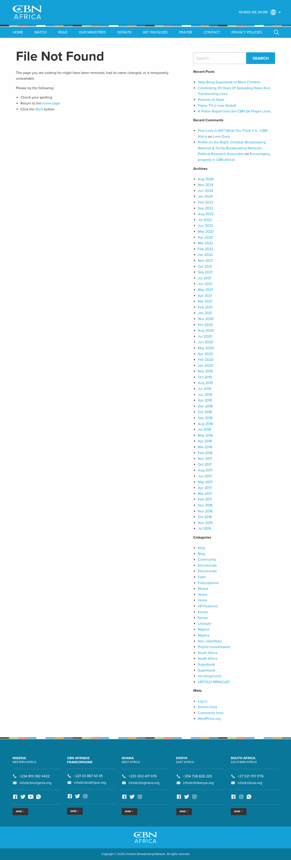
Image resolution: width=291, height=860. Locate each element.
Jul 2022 (205, 220)
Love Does (221, 136)
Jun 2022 (205, 225)
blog (201, 548)
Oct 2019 (205, 377)
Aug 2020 (206, 330)
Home (18, 32)
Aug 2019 (205, 383)
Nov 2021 (205, 260)
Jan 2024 (205, 196)
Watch (40, 32)
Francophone (208, 583)
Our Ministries (92, 32)
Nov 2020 (206, 319)
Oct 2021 (205, 266)
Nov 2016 (205, 511)
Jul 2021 (204, 278)
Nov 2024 (205, 185)
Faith (202, 577)
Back (39, 109)
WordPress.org (209, 718)
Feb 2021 (205, 307)
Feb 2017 (205, 499)
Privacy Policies (246, 32)
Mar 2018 (205, 447)
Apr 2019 (205, 400)
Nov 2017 (205, 458)
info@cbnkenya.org (198, 783)
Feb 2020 (205, 359)
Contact (212, 32)
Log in (203, 701)
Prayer (185, 32)
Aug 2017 (205, 470)
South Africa (207, 653)
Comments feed (210, 713)
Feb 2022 (205, 249)
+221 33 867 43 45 (88, 776)
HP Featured (208, 606)
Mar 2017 (205, 493)
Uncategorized (209, 676)
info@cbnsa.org (250, 783)
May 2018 (205, 435)
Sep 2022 (205, 208)
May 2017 (205, 482)
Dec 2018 (205, 406)
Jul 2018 (204, 429)
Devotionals (207, 565)
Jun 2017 (205, 476)
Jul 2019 (204, 389)
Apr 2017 (205, 488)
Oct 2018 (205, 412)
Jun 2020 (205, 342)
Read (63, 32)
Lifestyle (204, 623)
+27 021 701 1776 (250, 776)
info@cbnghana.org (143, 783)
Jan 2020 (205, 365)
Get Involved (155, 32)
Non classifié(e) (210, 641)
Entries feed (207, 707)
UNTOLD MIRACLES (214, 682)
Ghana (203, 588)
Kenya (203, 612)
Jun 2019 (205, 394)
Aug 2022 (206, 214)
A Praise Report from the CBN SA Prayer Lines (234, 111)
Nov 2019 (205, 371)
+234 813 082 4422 (34, 776)
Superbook (206, 664)
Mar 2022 (205, 243)
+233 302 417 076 (142, 776)
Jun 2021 (205, 284)
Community (207, 559)
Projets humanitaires (214, 647)
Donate (124, 32)
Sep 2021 (205, 272)
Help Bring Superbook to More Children (229, 82)
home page (51, 103)
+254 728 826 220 (197, 776)
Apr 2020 (205, 354)
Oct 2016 (205, 517)
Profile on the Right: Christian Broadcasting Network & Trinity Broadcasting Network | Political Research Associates (232, 148)
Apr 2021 (205, 295)
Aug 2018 (205, 424)
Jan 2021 (205, 313)
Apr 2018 (205, 441)
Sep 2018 (205, 418)
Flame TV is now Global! (217, 105)
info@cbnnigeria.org (35, 783)
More (19, 811)
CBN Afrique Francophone (80, 760)
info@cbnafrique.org (90, 782)
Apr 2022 (205, 237)
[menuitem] (258, 12)
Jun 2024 (205, 190)
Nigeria (203, 629)
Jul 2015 (204, 528)
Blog (201, 554)
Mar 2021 (205, 301)
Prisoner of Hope (211, 99)
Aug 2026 (206, 179)
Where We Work (253, 12)
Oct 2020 (205, 325)
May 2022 (206, 231)
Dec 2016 (205, 505)
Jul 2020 (205, 336)
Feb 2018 (205, 453)
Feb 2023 (205, 202)
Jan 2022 (205, 254)
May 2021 (205, 290)
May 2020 (206, 348)
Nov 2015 (205, 523)
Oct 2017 (205, 464)
